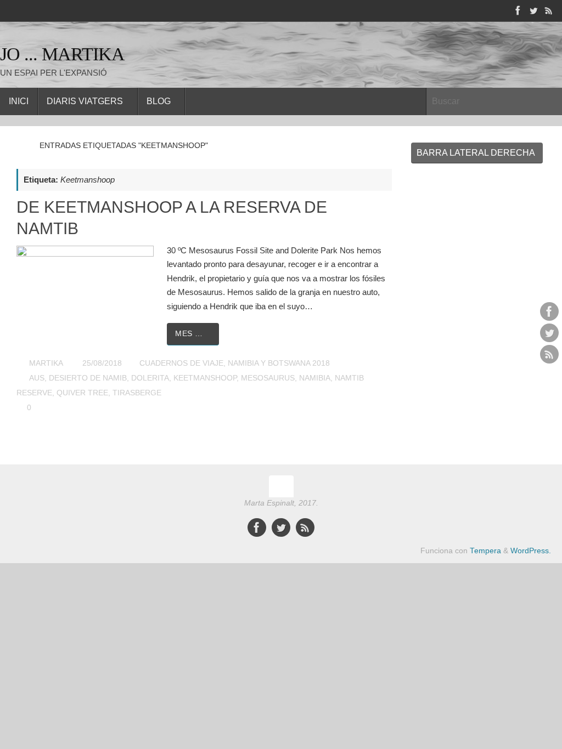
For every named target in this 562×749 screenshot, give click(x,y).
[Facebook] (518, 10)
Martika (46, 363)
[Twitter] (533, 10)
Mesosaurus (268, 378)
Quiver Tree (82, 393)
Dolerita (150, 378)
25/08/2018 (102, 363)
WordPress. (530, 551)
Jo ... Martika (62, 54)
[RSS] (549, 10)
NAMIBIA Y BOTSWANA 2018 (279, 363)
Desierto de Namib (88, 378)
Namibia (314, 378)
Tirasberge (137, 393)
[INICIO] (21, 145)
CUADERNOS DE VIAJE (181, 363)
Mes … (189, 334)
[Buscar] (553, 101)
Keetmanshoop (205, 378)
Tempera (485, 551)
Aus (36, 378)
